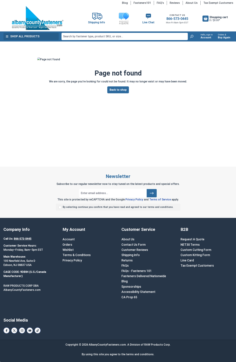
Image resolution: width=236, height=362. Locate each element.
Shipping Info (130, 255)
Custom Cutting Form (196, 250)
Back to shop (118, 89)
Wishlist (68, 250)
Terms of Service (160, 199)
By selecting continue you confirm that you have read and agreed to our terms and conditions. (118, 207)
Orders (67, 244)
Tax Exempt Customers (218, 2)
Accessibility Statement (138, 292)
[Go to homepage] (37, 18)
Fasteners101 (142, 2)
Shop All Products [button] (25, 36)
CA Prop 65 (129, 297)
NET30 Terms (190, 244)
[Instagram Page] (22, 330)
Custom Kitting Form (195, 255)
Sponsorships (131, 286)
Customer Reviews (134, 250)
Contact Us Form (133, 244)
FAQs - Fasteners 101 (136, 271)
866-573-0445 (177, 19)
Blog (125, 2)
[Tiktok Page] (38, 330)
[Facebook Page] (6, 330)
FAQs (125, 265)
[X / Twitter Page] (14, 330)
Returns (127, 260)
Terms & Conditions (77, 255)
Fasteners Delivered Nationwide (143, 276)
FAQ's (160, 2)
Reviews (175, 2)
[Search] (192, 36)
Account (69, 239)
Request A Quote (192, 239)
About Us (192, 2)
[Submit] (152, 193)
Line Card (187, 260)
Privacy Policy (134, 199)
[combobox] (125, 36)
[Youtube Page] (30, 330)
